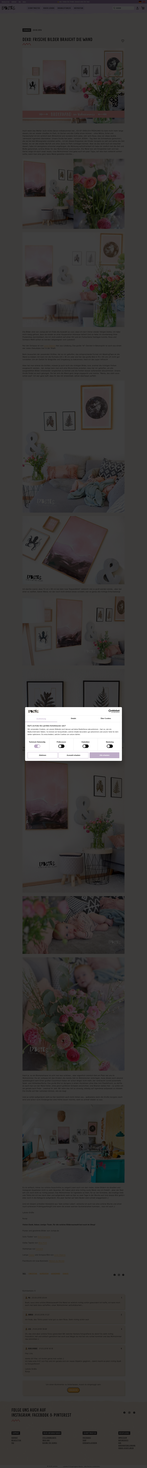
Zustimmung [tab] (41, 719)
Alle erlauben (104, 755)
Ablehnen (42, 755)
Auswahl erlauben (73, 755)
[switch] (61, 746)
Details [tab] (73, 718)
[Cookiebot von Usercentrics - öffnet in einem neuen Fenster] (110, 711)
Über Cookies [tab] (106, 718)
